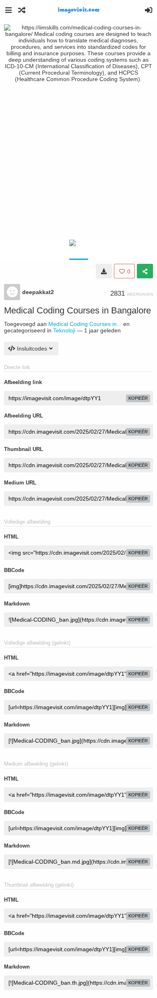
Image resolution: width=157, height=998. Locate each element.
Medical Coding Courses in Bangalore (77, 310)
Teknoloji (64, 330)
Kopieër (138, 398)
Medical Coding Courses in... (85, 324)
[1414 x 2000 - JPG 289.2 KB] (104, 271)
